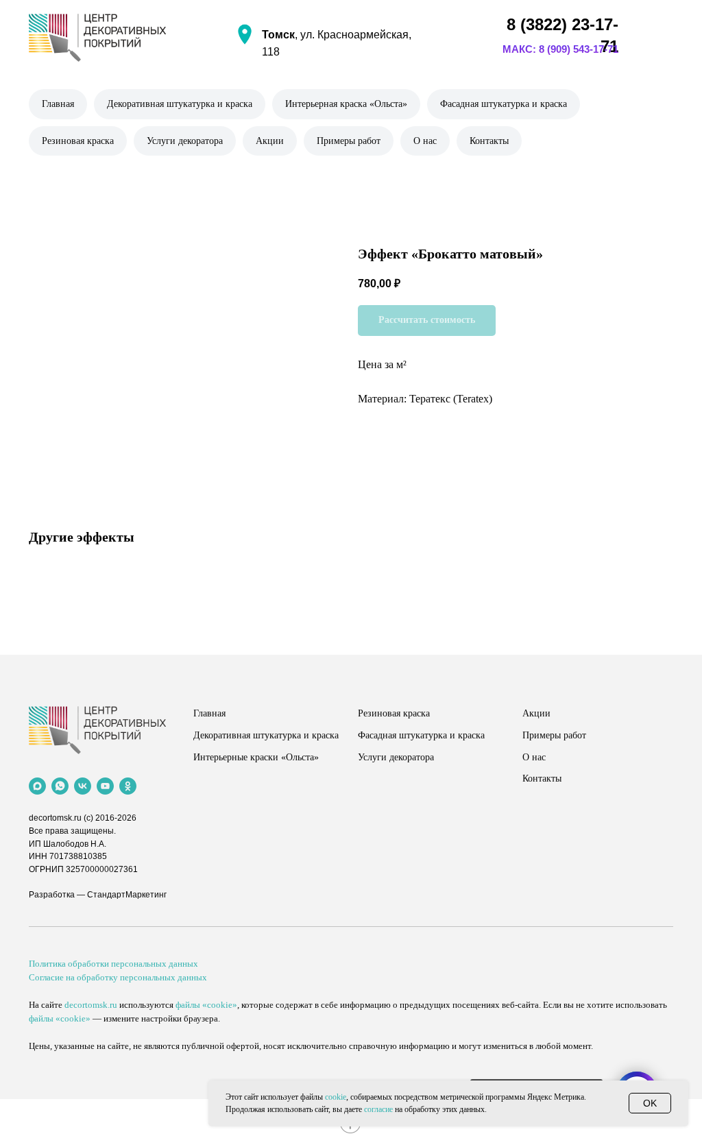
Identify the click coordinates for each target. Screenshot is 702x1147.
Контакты (489, 141)
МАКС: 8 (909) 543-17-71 (560, 49)
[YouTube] (105, 786)
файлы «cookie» (206, 1005)
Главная (58, 104)
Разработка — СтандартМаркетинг (98, 895)
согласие (378, 1109)
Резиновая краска (78, 141)
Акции (270, 141)
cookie (335, 1097)
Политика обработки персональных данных (113, 963)
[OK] (127, 786)
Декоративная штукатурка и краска (179, 104)
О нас (425, 141)
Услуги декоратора (185, 141)
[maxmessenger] (37, 786)
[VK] (82, 786)
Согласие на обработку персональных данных (118, 977)
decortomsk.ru (55, 818)
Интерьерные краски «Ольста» (256, 757)
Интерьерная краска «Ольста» (346, 104)
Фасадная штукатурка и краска (503, 104)
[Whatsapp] (60, 786)
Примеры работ (348, 141)
